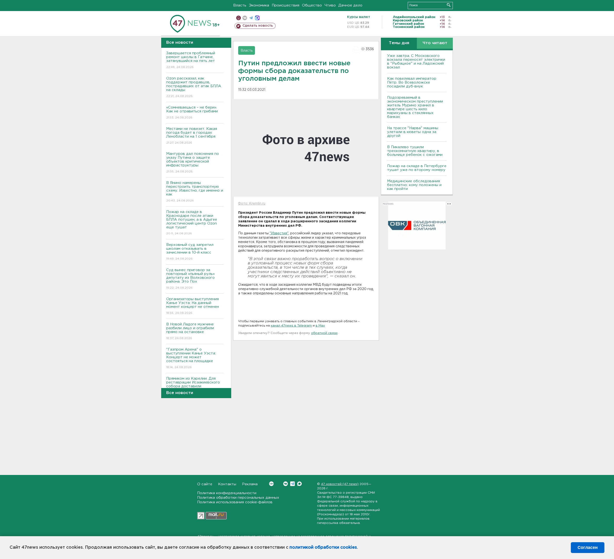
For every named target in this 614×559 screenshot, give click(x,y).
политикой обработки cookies (323, 547)
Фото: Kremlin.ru (251, 203)
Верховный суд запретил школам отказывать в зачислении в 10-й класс (189, 251)
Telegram (292, 483)
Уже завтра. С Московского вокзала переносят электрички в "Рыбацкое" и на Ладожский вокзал (416, 61)
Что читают (435, 43)
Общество (312, 5)
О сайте (204, 484)
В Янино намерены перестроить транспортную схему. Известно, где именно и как (194, 191)
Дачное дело (350, 5)
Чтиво (330, 5)
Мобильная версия (238, 18)
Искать (448, 5)
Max (299, 483)
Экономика (259, 5)
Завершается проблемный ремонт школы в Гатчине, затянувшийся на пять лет (190, 60)
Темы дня (399, 43)
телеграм (251, 18)
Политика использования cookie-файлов (234, 502)
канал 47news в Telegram (291, 325)
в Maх (320, 325)
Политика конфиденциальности (226, 493)
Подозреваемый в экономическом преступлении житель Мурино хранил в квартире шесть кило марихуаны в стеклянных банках (415, 107)
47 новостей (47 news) (340, 484)
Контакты (227, 484)
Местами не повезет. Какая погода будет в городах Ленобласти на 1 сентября (191, 135)
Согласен (588, 547)
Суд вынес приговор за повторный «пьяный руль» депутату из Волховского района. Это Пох (190, 278)
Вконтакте (285, 483)
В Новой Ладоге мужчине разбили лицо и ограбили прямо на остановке (190, 331)
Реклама (250, 484)
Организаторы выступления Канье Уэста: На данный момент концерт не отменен (192, 306)
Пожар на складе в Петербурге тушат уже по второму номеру (416, 167)
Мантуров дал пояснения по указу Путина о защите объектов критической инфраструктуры (192, 162)
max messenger (257, 18)
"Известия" (279, 233)
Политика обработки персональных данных (238, 497)
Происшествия (285, 5)
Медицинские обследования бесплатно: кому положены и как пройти (414, 185)
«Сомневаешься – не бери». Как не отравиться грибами (192, 112)
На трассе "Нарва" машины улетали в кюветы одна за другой (412, 132)
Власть (239, 5)
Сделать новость (257, 25)
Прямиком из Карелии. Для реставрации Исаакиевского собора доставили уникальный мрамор (193, 387)
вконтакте (244, 18)
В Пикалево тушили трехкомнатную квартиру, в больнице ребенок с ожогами (415, 151)
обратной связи (324, 333)
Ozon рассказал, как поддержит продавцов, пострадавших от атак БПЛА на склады (193, 87)
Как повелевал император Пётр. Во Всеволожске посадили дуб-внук (411, 82)
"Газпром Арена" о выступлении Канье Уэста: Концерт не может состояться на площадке (191, 358)
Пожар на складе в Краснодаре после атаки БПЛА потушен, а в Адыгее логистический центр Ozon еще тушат (191, 222)
